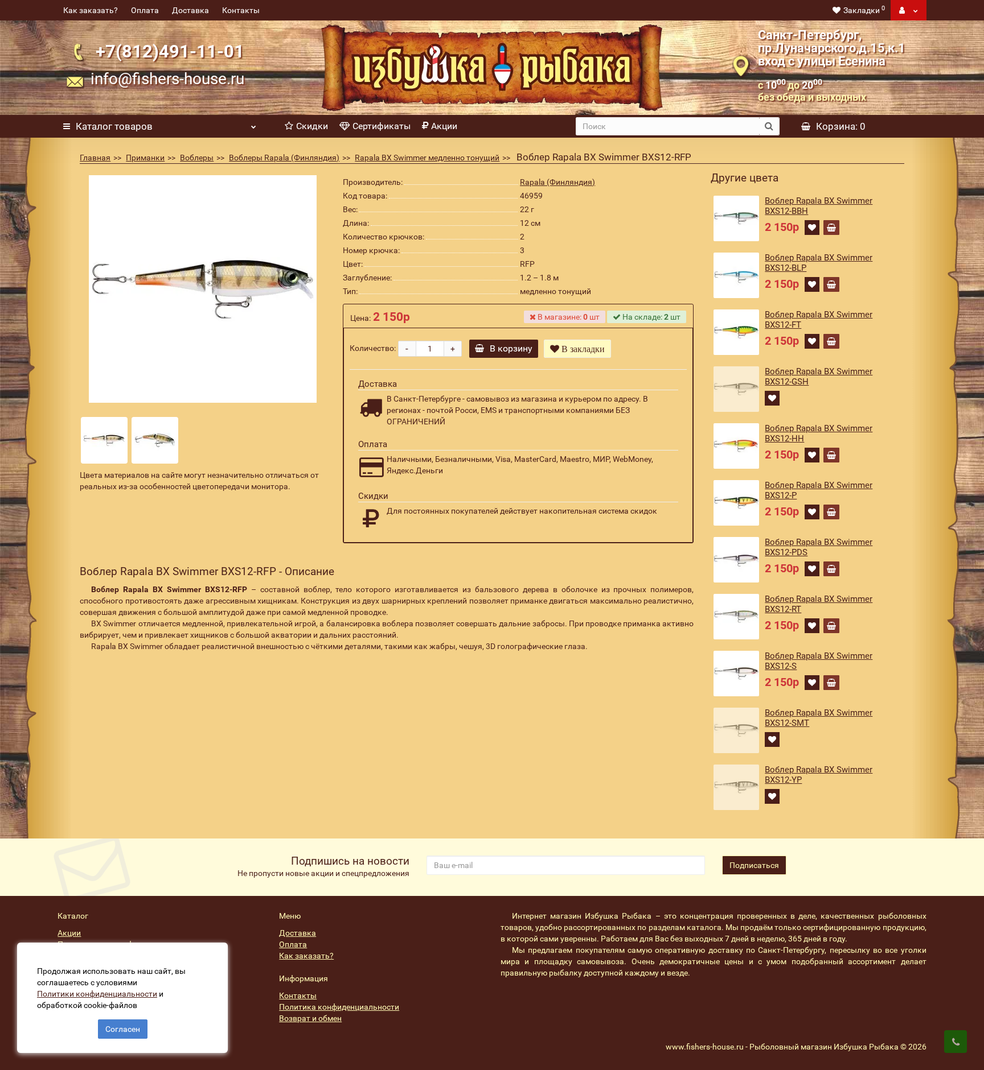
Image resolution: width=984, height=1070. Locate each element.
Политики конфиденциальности (97, 993)
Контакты (241, 10)
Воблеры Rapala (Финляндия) (284, 157)
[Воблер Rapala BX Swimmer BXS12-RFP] (203, 289)
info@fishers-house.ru (167, 78)
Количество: (373, 348)
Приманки (145, 157)
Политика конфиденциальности (339, 1006)
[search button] (769, 126)
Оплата (145, 10)
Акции (444, 126)
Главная (95, 157)
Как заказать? (90, 10)
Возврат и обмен (310, 1018)
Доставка (190, 10)
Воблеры (197, 157)
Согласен (122, 1029)
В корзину (511, 348)
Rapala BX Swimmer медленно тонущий (427, 157)
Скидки (312, 126)
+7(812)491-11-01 (170, 51)
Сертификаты (381, 126)
